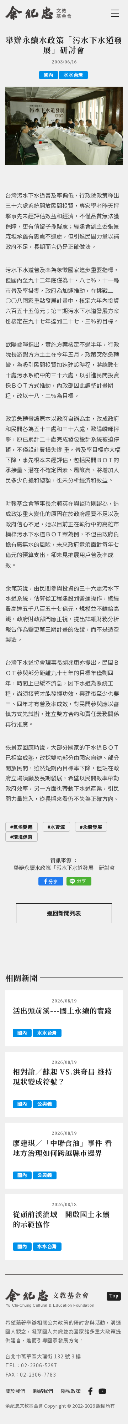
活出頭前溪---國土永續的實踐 (62, 1010)
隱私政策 (71, 1390)
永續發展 (92, 826)
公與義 (44, 1103)
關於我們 (15, 1390)
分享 (53, 881)
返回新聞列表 (64, 913)
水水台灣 (73, 74)
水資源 (57, 826)
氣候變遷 (23, 826)
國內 (48, 74)
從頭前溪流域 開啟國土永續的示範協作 (61, 1219)
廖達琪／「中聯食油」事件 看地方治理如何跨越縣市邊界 (62, 1148)
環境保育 (23, 836)
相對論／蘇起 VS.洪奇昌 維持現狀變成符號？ (62, 1076)
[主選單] (116, 13)
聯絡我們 (43, 1390)
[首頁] (38, 11)
